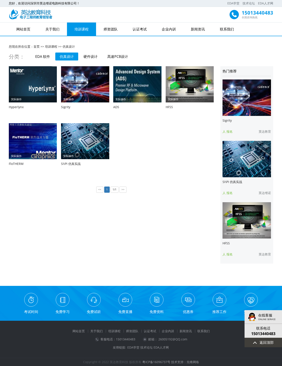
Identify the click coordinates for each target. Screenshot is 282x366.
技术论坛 (249, 3)
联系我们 (227, 29)
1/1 (115, 189)
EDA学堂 (233, 3)
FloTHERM (16, 164)
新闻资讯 (198, 29)
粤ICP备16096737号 (156, 362)
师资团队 (111, 29)
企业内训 (169, 29)
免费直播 (125, 311)
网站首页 (23, 29)
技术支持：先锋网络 (185, 362)
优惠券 (188, 311)
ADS (116, 107)
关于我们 (52, 29)
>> (122, 189)
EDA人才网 (265, 3)
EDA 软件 (42, 56)
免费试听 (94, 311)
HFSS (169, 107)
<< (99, 189)
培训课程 (81, 29)
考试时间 (31, 311)
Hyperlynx (16, 107)
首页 (36, 46)
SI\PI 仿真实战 (71, 164)
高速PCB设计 (117, 56)
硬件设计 (90, 56)
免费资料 (157, 311)
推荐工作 (219, 311)
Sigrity (65, 107)
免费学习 (63, 311)
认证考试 (140, 29)
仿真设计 (69, 46)
